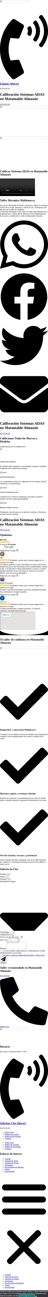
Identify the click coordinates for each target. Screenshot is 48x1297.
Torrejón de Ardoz (11, 1161)
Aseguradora (5, 935)
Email (2, 877)
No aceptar (30, 1296)
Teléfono (3, 879)
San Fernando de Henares (14, 1167)
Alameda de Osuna (12, 1163)
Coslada (8, 1159)
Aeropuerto (9, 1165)
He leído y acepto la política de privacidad (18, 955)
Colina (7, 1169)
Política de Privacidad (13, 1136)
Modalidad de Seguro (8, 881)
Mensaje (3, 948)
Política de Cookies (12, 1134)
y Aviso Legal (39, 955)
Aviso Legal (9, 1132)
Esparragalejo (10, 1171)
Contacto (8, 1138)
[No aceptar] (36, 1296)
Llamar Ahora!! (9, 83)
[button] (24, 245)
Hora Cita (4, 940)
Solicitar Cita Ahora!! (13, 1123)
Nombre (3, 874)
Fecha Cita (4, 937)
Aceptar (22, 1296)
